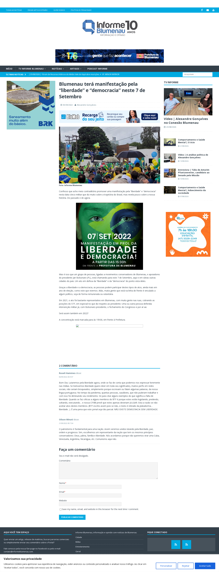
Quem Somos (59, 10)
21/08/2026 (184, 146)
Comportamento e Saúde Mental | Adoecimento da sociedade (192, 190)
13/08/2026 (184, 161)
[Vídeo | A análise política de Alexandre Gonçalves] (170, 157)
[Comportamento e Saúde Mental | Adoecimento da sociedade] (170, 190)
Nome (62, 483)
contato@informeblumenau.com (18, 551)
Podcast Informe (97, 68)
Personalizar (166, 565)
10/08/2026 (184, 179)
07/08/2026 (184, 196)
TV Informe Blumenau (31, 68)
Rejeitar (185, 565)
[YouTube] (213, 10)
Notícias (57, 68)
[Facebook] (202, 10)
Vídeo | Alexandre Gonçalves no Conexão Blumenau (186, 121)
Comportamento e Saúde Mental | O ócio (191, 141)
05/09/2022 (68, 105)
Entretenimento (83, 546)
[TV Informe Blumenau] (175, 544)
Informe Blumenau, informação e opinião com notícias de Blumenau (106, 532)
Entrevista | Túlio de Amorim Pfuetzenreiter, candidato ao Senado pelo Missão (193, 172)
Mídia (78, 542)
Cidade (79, 537)
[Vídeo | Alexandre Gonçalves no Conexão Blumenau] (188, 101)
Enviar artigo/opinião (38, 10)
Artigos (74, 68)
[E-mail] (207, 10)
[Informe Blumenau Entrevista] (186, 544)
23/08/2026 (171, 127)
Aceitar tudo (205, 565)
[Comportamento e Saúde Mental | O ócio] (170, 142)
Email (61, 491)
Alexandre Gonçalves (86, 105)
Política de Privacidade (81, 10)
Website (63, 500)
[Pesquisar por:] (197, 74)
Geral (78, 551)
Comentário (64, 460)
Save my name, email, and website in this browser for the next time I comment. (100, 509)
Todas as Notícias (14, 10)
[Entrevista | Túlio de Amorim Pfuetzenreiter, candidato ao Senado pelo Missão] (170, 173)
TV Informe (171, 82)
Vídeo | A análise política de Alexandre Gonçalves (193, 156)
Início (9, 68)
